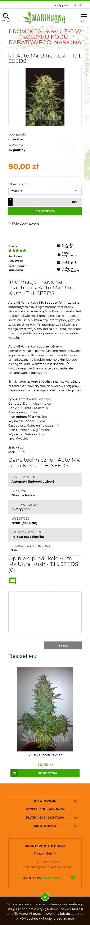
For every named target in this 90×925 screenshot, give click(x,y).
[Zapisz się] (73, 878)
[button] (69, 246)
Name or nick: (12, 581)
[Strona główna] (45, 17)
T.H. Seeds (15, 260)
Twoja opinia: (13, 591)
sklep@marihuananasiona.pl (45, 867)
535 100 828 (46, 861)
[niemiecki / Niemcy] (76, 3)
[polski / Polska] (81, 3)
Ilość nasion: (18, 184)
